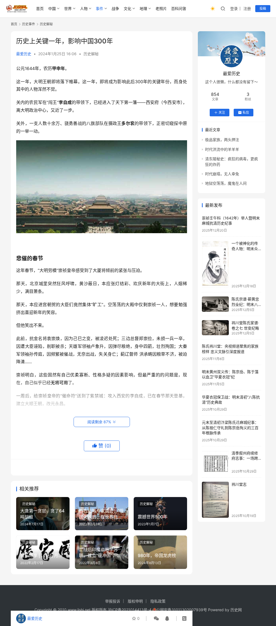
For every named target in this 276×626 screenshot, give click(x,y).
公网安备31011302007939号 (181, 609)
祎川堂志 (239, 484)
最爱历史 (23, 53)
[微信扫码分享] (156, 618)
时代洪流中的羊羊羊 (222, 149)
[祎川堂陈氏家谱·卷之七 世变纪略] (215, 327)
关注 (222, 112)
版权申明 (135, 601)
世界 (68, 8)
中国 (52, 8)
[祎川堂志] (215, 499)
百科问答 (178, 8)
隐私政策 (157, 601)
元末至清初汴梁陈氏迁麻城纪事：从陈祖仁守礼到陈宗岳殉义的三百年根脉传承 (230, 427)
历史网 (236, 609)
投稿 (263, 8)
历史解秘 (91, 53)
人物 (84, 8)
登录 (234, 8)
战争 (115, 8)
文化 (127, 8)
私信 (246, 112)
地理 (143, 8)
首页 (40, 8)
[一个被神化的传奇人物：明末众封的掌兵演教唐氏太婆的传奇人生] (215, 264)
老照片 (161, 8)
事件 (99, 8)
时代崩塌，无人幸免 (222, 174)
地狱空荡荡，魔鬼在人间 (226, 183)
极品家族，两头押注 (222, 139)
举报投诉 (112, 601)
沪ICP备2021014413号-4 (130, 609)
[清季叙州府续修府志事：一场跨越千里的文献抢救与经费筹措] (215, 461)
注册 (247, 8)
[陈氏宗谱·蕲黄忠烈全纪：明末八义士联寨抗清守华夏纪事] (215, 304)
